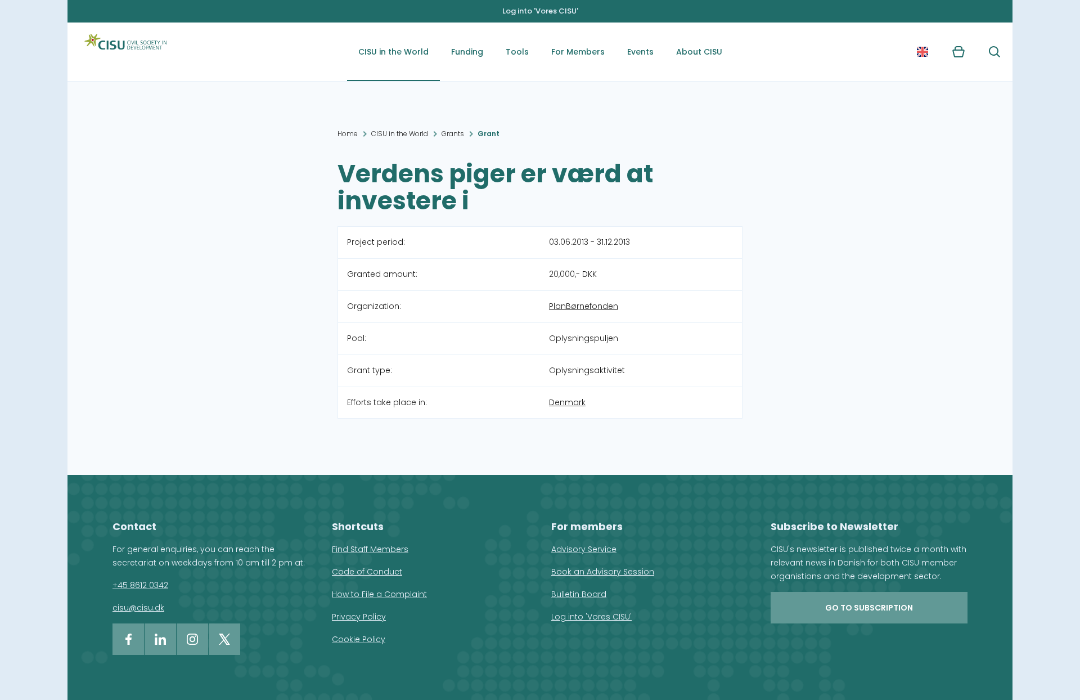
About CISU (699, 51)
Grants (453, 133)
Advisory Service (583, 549)
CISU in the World (393, 51)
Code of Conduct (367, 571)
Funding (467, 51)
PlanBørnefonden (583, 306)
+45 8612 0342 (140, 585)
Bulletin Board (578, 594)
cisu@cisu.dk (138, 607)
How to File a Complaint (379, 594)
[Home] (125, 52)
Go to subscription (869, 607)
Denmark (567, 402)
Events (640, 51)
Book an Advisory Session (602, 571)
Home (348, 133)
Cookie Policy (358, 639)
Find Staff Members (370, 549)
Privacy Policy (359, 616)
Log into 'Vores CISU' (540, 11)
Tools (517, 51)
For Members (578, 51)
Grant (489, 133)
